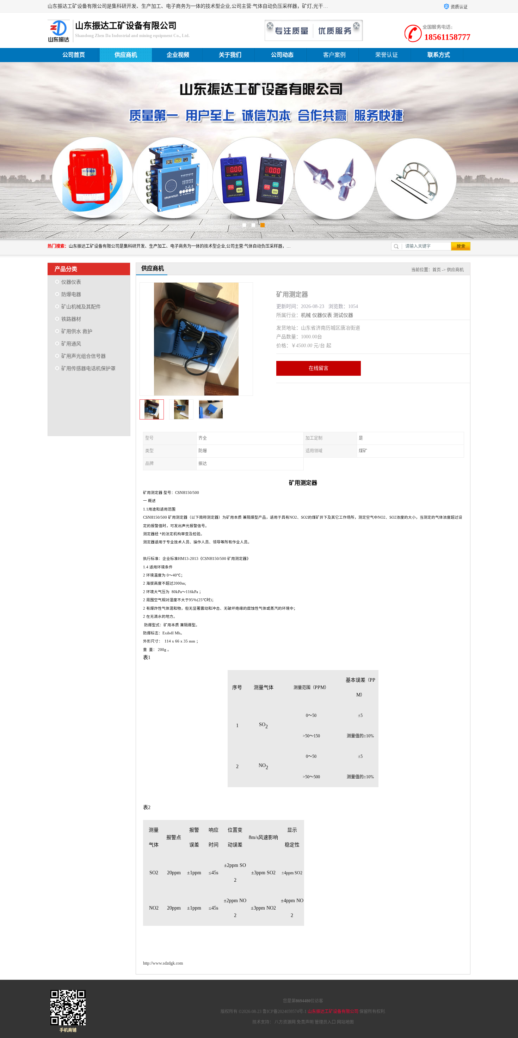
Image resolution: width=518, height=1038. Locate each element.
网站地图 (345, 1022)
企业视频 (178, 55)
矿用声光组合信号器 (83, 356)
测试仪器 (343, 315)
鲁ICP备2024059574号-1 (285, 1011)
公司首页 (73, 55)
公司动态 (282, 55)
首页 (436, 269)
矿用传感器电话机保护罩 (88, 368)
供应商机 (126, 55)
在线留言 (318, 368)
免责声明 (305, 1022)
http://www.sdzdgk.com (163, 963)
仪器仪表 (71, 282)
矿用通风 (71, 343)
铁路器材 (71, 319)
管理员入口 (325, 1022)
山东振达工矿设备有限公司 (333, 1011)
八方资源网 (285, 1022)
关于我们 (230, 55)
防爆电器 (71, 294)
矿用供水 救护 (76, 331)
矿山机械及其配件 (81, 306)
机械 (306, 315)
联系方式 (438, 55)
